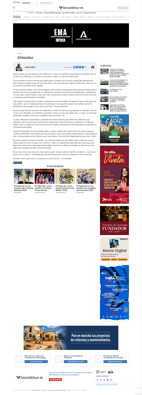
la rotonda (90, 17)
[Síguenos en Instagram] (100, 379)
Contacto (44, 390)
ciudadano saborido (79, 17)
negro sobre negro (118, 17)
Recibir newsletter (115, 362)
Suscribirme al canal (75, 362)
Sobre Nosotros (36, 390)
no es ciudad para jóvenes (103, 17)
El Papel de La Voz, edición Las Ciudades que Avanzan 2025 (86, 188)
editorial (27, 17)
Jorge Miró (30, 67)
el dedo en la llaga (47, 17)
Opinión (15, 21)
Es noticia (30, 13)
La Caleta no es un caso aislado (116, 90)
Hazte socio (56, 379)
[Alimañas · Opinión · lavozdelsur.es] (71, 8)
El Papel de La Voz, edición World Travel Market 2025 (65, 188)
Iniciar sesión (123, 8)
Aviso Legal (51, 390)
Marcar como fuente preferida (107, 384)
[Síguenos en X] (97, 379)
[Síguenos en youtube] (107, 379)
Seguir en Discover (47, 2)
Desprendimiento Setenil (52, 13)
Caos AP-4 (79, 13)
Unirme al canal (36, 362)
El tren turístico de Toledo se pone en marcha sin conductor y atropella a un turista (118, 99)
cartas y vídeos (35, 17)
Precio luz (39, 13)
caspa (57, 17)
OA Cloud (83, 390)
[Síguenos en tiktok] (104, 379)
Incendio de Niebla (68, 13)
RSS (69, 390)
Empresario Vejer (90, 13)
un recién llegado (66, 17)
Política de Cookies (61, 390)
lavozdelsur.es (40, 192)
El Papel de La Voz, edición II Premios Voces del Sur (43, 188)
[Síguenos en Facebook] (111, 379)
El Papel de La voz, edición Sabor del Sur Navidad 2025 (23, 188)
